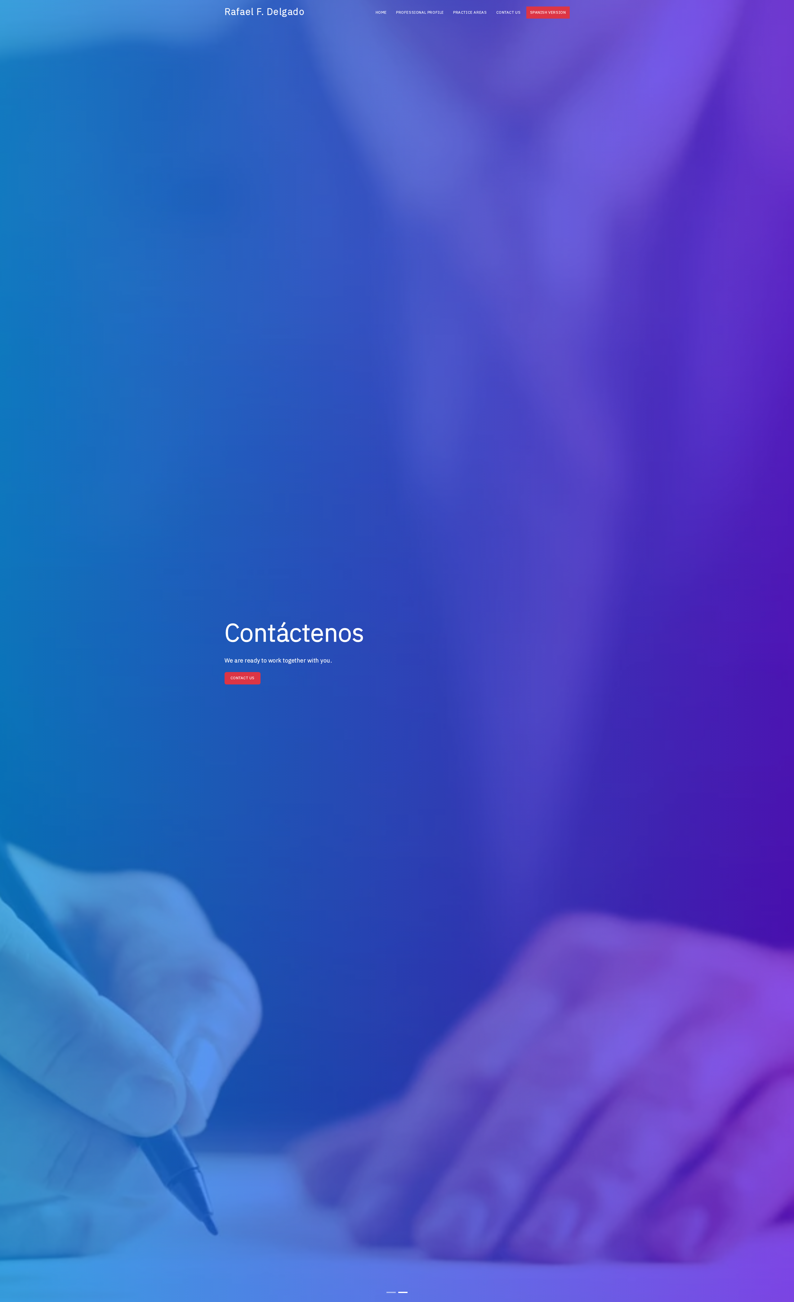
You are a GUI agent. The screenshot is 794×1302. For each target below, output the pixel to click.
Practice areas (470, 12)
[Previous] (12, 656)
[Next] (782, 656)
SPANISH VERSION (548, 12)
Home (381, 12)
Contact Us (508, 12)
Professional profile (420, 12)
